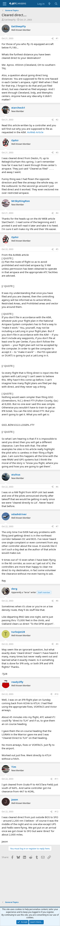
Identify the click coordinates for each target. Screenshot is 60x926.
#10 (56, 694)
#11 (56, 778)
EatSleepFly (10, 19)
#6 (57, 486)
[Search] (56, 4)
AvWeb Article (35, 132)
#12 (56, 811)
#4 (57, 213)
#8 (57, 600)
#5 (57, 249)
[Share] (52, 38)
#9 (57, 644)
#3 (57, 152)
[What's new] (49, 4)
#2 (57, 119)
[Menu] (4, 3)
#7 (57, 526)
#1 (57, 38)
